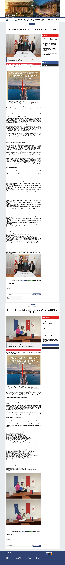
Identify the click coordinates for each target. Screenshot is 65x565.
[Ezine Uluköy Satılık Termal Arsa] (23, 87)
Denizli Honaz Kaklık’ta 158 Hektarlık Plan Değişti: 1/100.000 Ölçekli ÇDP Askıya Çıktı (49, 49)
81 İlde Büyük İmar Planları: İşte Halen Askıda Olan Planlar (50, 54)
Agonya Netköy (38, 559)
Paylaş (23, 280)
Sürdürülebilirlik (49, 19)
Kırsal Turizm (37, 19)
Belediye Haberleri (28, 556)
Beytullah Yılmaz (22, 19)
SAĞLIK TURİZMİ (28, 558)
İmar (36, 557)
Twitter (45, 65)
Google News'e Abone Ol (16, 280)
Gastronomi (34, 20)
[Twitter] (49, 554)
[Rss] (51, 554)
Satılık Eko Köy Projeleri (19, 559)
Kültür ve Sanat (18, 557)
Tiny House (27, 20)
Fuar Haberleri (38, 556)
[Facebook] (47, 554)
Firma (7, 556)
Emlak (17, 556)
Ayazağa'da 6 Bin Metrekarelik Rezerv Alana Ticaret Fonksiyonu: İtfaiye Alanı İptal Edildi (50, 58)
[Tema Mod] (58, 19)
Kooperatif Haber (18, 558)
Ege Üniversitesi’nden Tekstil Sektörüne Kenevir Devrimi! (21, 64)
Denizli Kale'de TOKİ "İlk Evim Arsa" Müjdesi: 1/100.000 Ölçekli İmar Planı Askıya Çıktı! (49, 44)
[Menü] (57, 19)
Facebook (45, 62)
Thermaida (28, 559)
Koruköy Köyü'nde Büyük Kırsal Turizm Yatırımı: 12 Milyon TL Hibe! (22, 350)
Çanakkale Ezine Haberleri (10, 559)
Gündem (27, 557)
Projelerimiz (7, 17)
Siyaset (7, 558)
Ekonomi (7, 557)
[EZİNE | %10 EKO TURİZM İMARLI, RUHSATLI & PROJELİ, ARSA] (32, 8)
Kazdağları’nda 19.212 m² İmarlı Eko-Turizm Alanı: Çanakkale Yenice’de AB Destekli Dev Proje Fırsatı (50, 39)
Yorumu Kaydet (36, 294)
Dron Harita (37, 558)
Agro (43, 19)
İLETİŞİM (12, 17)
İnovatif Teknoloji (42, 20)
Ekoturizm (30, 19)
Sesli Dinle (39, 280)
